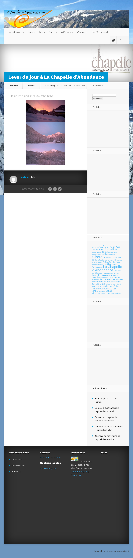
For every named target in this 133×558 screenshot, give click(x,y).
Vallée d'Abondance (102, 292)
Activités (53, 32)
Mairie (105, 273)
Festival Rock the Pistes (111, 262)
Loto (100, 273)
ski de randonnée (112, 284)
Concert (116, 257)
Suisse (117, 286)
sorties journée (106, 286)
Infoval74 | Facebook (100, 32)
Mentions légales (48, 468)
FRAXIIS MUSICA (98, 264)
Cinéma (107, 257)
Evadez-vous (18, 465)
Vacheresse (105, 288)
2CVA (99, 247)
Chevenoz (111, 254)
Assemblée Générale (100, 252)
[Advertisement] (106, 129)
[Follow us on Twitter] (113, 40)
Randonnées (102, 277)
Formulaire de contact (50, 457)
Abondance (111, 246)
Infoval (31, 85)
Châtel (98, 257)
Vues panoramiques (114, 293)
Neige (109, 275)
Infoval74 (16, 471)
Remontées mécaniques (111, 279)
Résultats (95, 282)
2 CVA (94, 247)
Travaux (95, 289)
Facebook (55, 189)
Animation (98, 249)
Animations (111, 249)
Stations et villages (36, 32)
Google (50, 189)
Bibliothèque (96, 254)
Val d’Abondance (16, 32)
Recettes (95, 279)
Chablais (104, 254)
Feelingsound (104, 260)
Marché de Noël (113, 273)
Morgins (96, 275)
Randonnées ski (113, 277)
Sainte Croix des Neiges (110, 281)
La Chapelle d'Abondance (107, 268)
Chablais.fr (17, 459)
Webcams (82, 32)
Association (113, 252)
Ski (93, 284)
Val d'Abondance (104, 289)
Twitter (60, 189)
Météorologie (67, 32)
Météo (104, 275)
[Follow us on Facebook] (120, 40)
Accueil (13, 85)
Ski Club (100, 283)
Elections (95, 260)
